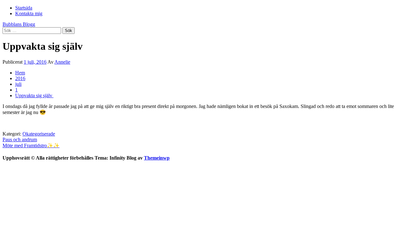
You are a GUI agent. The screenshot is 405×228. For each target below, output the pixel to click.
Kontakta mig (28, 13)
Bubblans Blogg (19, 24)
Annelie (62, 62)
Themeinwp (157, 158)
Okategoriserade (38, 133)
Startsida (23, 7)
